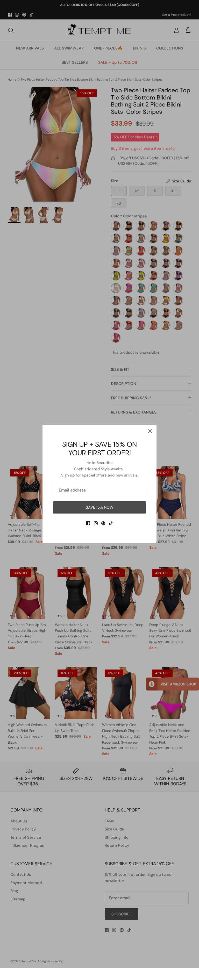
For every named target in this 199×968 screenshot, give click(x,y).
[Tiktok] (111, 523)
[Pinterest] (103, 523)
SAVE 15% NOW (99, 507)
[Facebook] (88, 523)
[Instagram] (96, 523)
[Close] (150, 431)
